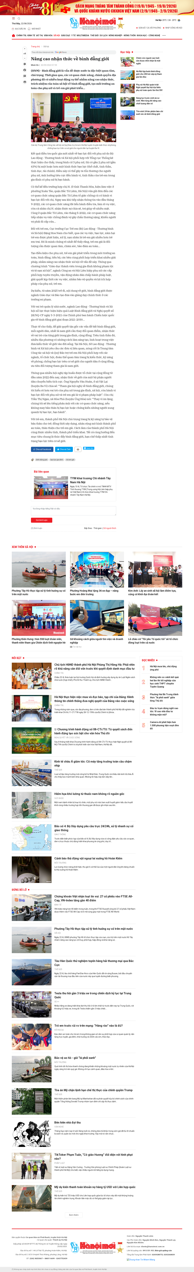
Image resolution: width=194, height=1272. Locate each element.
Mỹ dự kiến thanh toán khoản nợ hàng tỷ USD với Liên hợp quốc (94, 1187)
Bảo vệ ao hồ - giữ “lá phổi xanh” (75, 1058)
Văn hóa (48, 35)
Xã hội (57, 35)
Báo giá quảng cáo (163, 1250)
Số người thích (109, 528)
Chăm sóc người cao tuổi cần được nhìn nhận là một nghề (148, 61)
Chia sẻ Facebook (43, 449)
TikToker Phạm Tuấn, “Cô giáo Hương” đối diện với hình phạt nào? (93, 1156)
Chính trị (21, 35)
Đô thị (39, 35)
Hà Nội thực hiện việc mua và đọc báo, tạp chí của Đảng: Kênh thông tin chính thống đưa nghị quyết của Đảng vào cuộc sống (94, 699)
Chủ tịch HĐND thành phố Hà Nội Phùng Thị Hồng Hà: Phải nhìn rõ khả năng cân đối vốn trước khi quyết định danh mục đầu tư (94, 666)
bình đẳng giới (41, 460)
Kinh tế (31, 35)
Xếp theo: (88, 528)
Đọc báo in (20, 29)
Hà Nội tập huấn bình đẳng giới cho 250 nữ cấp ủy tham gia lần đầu (149, 74)
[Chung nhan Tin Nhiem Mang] (141, 1259)
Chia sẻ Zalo (65, 449)
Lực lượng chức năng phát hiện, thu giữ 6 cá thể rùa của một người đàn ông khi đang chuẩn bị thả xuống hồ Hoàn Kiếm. (94, 868)
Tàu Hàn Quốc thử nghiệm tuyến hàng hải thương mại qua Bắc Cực (94, 963)
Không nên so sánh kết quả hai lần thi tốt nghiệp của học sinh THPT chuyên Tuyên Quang (164, 682)
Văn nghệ (59, 1127)
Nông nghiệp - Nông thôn (122, 35)
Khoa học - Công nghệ (148, 35)
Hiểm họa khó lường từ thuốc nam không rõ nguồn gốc (89, 794)
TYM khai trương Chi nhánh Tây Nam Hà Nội (90, 480)
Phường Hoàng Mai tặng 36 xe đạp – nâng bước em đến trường (94, 592)
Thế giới (94, 35)
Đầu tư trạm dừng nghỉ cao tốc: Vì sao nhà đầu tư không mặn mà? (164, 711)
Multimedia (83, 35)
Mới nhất (36, 29)
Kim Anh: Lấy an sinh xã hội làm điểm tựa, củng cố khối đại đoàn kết (152, 592)
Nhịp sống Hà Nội (173, 28)
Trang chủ (35, 46)
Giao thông (60, 834)
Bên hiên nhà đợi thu (67, 1122)
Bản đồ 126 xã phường (150, 28)
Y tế (73, 35)
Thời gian (97, 528)
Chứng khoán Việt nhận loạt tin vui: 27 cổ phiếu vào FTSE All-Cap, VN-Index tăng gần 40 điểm (93, 898)
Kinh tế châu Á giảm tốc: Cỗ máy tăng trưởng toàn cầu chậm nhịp (93, 763)
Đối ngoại (59, 1030)
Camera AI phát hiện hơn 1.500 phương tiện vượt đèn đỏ (164, 725)
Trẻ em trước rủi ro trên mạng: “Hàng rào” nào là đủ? (88, 1025)
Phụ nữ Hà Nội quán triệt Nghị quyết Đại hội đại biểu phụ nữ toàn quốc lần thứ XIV (149, 87)
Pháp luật (59, 1163)
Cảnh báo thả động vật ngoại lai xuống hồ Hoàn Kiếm (88, 858)
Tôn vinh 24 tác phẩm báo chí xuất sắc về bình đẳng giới (149, 112)
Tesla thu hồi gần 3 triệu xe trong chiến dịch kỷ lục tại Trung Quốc (92, 995)
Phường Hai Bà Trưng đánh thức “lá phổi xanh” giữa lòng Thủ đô (164, 697)
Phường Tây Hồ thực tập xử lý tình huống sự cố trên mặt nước (38, 592)
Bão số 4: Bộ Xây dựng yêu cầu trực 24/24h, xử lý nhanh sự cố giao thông (93, 828)
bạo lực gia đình (57, 460)
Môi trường (60, 863)
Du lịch (104, 35)
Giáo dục (65, 35)
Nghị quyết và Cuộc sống (67, 737)
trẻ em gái (70, 460)
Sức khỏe (59, 798)
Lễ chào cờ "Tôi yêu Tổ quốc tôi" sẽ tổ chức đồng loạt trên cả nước (153, 641)
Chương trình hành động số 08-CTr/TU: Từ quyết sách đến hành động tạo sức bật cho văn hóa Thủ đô (93, 731)
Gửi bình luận (41, 520)
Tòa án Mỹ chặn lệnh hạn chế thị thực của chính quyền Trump (93, 1090)
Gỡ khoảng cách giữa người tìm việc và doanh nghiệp (96, 641)
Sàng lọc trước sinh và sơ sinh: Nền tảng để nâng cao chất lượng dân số (148, 101)
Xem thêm (74, 1215)
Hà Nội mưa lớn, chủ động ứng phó (163, 668)
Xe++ (56, 1002)
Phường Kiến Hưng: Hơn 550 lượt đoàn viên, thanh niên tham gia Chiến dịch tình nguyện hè (38, 641)
